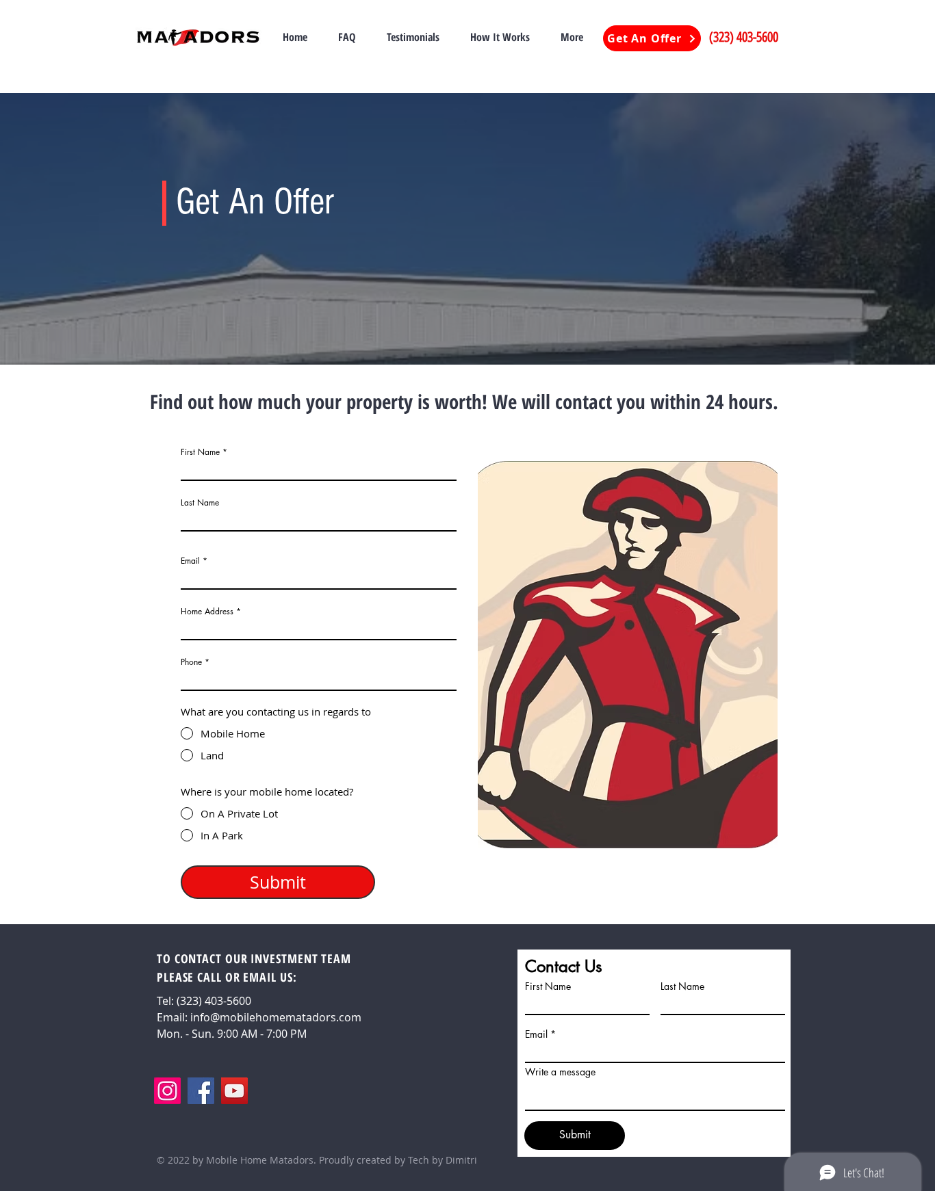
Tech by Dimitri (442, 1159)
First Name (200, 452)
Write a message (560, 1072)
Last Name (200, 503)
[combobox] (319, 628)
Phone (191, 662)
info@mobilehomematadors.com (275, 1017)
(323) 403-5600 (743, 37)
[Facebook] (201, 1090)
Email (190, 561)
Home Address (207, 611)
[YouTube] (234, 1090)
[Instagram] (167, 1090)
